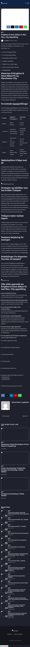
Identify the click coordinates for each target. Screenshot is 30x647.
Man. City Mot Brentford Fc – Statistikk (17, 526)
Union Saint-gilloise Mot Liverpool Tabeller (18, 583)
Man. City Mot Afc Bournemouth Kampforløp (18, 533)
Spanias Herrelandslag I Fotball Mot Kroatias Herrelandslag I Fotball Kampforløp (16, 569)
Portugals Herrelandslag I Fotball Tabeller (12, 495)
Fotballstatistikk (6, 70)
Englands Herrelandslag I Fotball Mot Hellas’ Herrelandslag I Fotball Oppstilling (18, 598)
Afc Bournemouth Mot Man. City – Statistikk (18, 519)
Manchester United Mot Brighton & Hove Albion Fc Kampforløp (15, 445)
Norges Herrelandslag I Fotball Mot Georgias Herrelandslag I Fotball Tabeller (13, 470)
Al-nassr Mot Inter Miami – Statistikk (16, 560)
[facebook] (8, 27)
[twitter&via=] (12, 27)
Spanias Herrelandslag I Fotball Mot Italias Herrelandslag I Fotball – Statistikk (18, 554)
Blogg (2, 465)
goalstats (7, 40)
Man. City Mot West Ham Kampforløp (16, 547)
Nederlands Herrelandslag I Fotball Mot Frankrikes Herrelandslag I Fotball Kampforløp (17, 615)
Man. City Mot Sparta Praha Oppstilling (17, 540)
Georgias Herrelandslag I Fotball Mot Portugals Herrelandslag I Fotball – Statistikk (16, 591)
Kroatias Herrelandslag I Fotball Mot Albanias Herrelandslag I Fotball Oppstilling (18, 513)
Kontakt (9, 634)
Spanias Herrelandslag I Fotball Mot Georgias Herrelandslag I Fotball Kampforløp (16, 606)
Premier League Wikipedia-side (8, 337)
